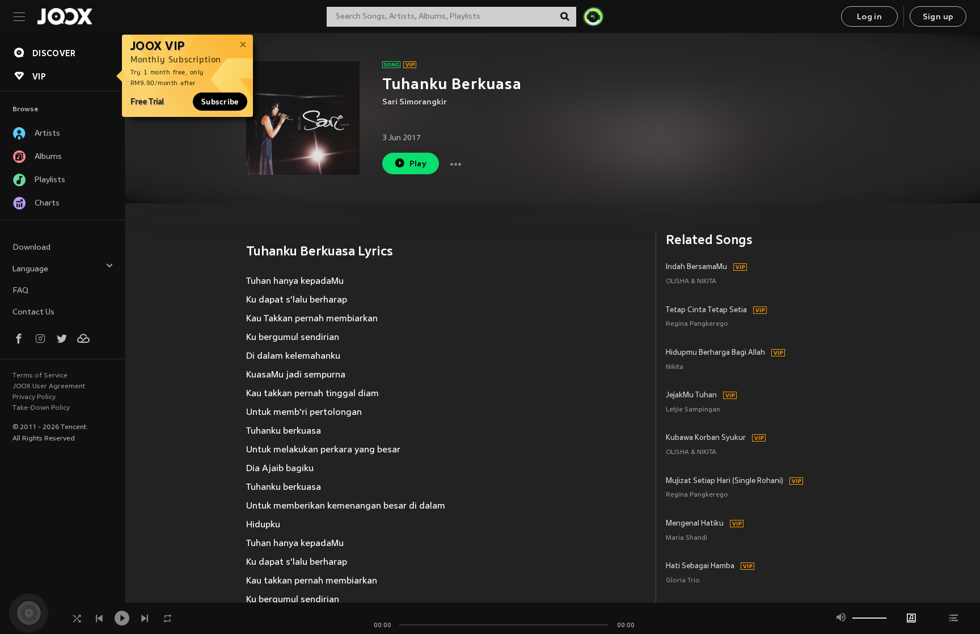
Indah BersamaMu (696, 267)
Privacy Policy (34, 397)
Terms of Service (39, 376)
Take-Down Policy (41, 408)
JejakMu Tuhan (691, 396)
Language (30, 269)
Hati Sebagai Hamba (700, 566)
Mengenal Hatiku (695, 524)
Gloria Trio (683, 581)
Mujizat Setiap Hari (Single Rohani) (724, 481)
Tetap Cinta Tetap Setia (706, 310)
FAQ (20, 291)
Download (31, 247)
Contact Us (33, 312)
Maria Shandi (686, 538)
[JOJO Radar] (593, 16)
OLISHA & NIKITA (691, 281)
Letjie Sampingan (693, 410)
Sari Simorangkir (414, 102)
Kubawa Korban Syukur (706, 438)
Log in (869, 17)
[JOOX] (64, 16)
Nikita (674, 367)
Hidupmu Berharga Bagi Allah (715, 353)
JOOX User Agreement (48, 387)
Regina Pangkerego (697, 324)
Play (418, 164)
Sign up (938, 17)
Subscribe (220, 101)
